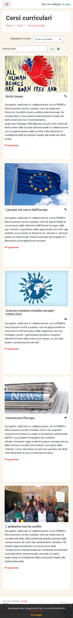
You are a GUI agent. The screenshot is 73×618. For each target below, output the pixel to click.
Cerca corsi (9, 48)
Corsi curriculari (36, 25)
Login (66, 4)
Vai (52, 49)
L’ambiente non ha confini (23, 526)
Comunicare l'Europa (19, 418)
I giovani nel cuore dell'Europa (26, 209)
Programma (12, 145)
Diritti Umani (14, 96)
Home (9, 25)
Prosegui (36, 615)
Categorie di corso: (20, 38)
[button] (59, 49)
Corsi (20, 25)
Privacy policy (36, 611)
